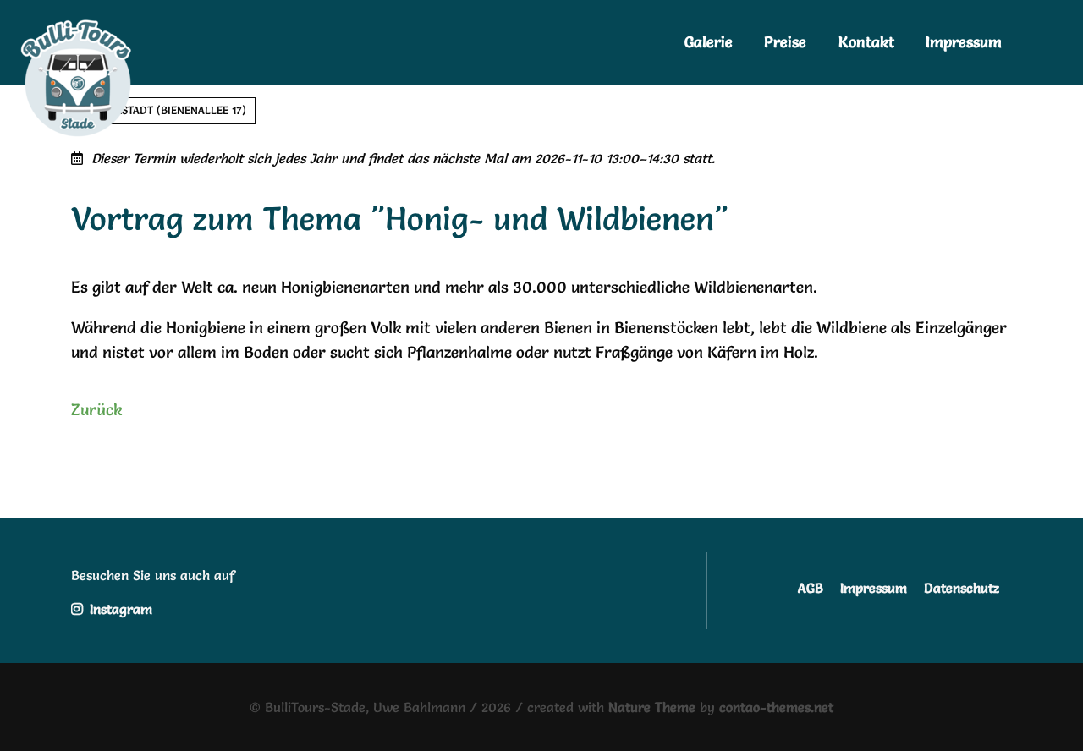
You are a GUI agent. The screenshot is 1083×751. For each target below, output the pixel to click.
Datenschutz (961, 587)
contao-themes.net (776, 707)
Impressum (873, 587)
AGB (810, 587)
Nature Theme (651, 707)
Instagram (118, 608)
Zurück (96, 409)
